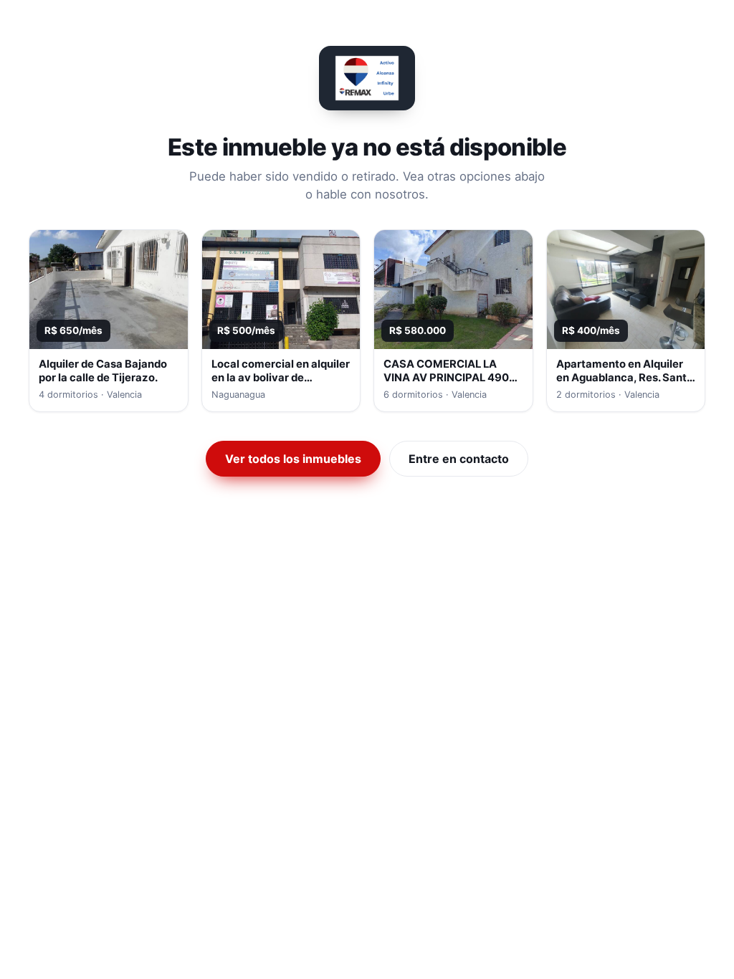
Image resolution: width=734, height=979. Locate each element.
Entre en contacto (459, 459)
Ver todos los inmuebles (293, 459)
